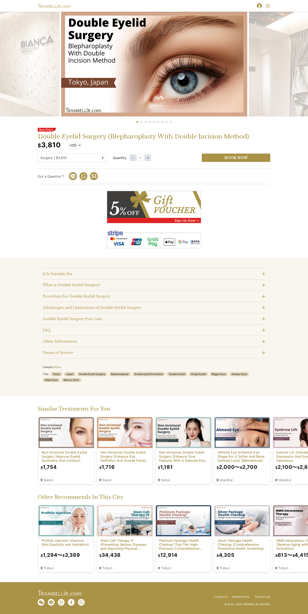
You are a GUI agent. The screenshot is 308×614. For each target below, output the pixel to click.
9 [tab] (171, 122)
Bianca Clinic (71, 379)
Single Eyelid (198, 374)
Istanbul (226, 480)
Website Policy (241, 597)
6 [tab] (158, 122)
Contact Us (220, 597)
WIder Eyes (51, 379)
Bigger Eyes (219, 374)
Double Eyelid (177, 374)
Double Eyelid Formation (149, 374)
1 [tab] (137, 122)
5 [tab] (154, 122)
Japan (69, 374)
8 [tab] (166, 122)
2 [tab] (141, 122)
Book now (236, 158)
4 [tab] (150, 122)
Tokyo (56, 374)
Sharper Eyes (239, 374)
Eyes (58, 366)
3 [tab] (145, 122)
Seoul (48, 480)
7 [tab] (162, 122)
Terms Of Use (262, 597)
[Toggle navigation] (267, 5)
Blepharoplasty (120, 374)
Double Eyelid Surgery (92, 374)
